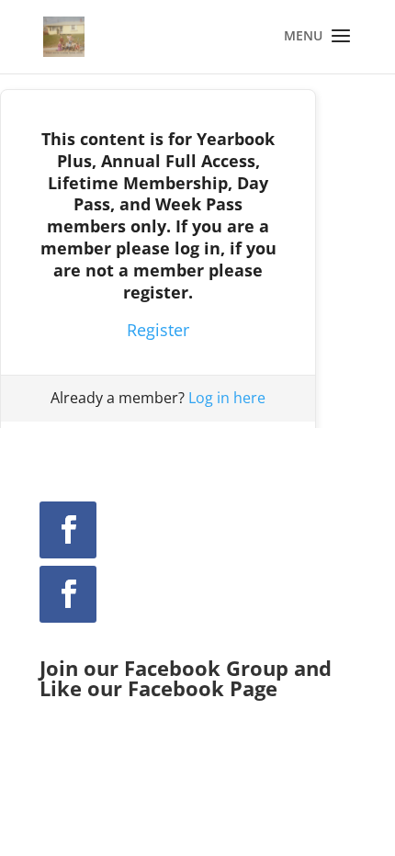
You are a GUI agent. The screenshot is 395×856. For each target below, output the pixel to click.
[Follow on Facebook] (68, 529)
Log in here (226, 398)
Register (158, 330)
